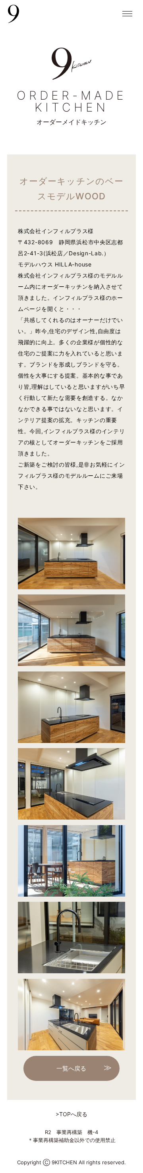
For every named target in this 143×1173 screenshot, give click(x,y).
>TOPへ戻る (71, 1114)
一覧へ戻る (71, 1068)
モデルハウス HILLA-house (55, 264)
